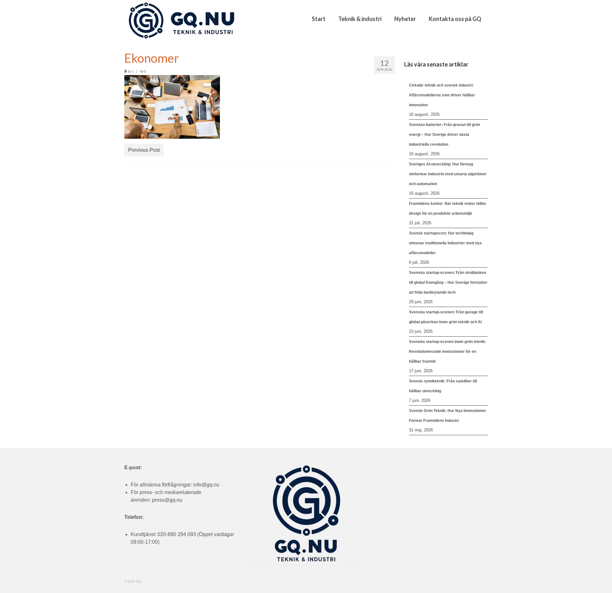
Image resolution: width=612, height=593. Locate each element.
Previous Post (144, 150)
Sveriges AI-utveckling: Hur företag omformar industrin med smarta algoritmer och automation (448, 174)
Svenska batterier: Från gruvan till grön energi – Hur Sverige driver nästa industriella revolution (444, 134)
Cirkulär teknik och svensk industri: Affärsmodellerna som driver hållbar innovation (442, 95)
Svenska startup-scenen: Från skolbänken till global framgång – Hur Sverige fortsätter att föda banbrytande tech (448, 282)
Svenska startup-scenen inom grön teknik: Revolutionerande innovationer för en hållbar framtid (447, 351)
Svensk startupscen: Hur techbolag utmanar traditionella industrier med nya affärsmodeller (445, 243)
